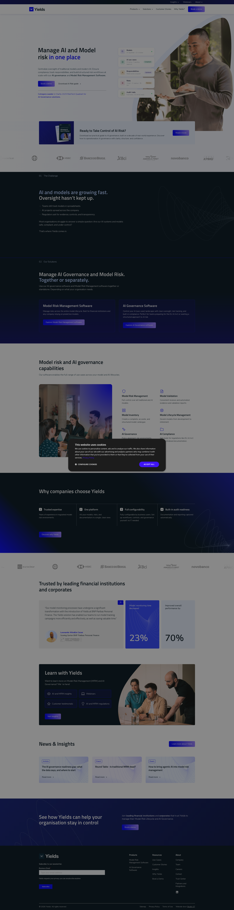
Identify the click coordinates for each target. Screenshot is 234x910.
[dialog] (117, 455)
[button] (86, 464)
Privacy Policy (88, 457)
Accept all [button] (149, 464)
